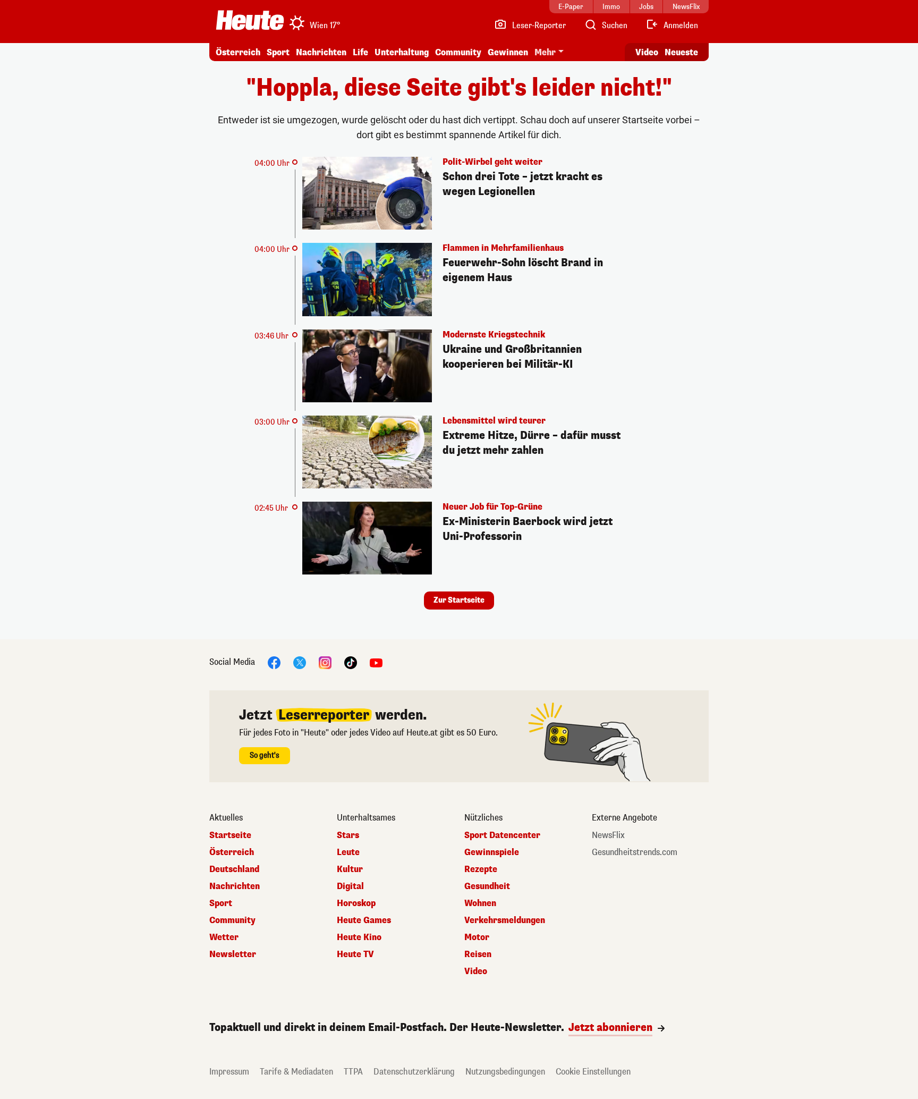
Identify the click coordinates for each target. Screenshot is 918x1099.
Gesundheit (487, 886)
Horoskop (356, 903)
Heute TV (355, 954)
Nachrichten (234, 886)
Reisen (477, 954)
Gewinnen (508, 52)
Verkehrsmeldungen (504, 920)
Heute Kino (359, 937)
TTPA (353, 1071)
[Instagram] (325, 662)
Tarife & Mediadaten (296, 1071)
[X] (299, 662)
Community (458, 52)
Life (360, 52)
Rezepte (480, 869)
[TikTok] (350, 662)
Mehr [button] (545, 52)
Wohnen (480, 903)
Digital (350, 886)
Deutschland (234, 869)
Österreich (238, 52)
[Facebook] (274, 662)
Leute (348, 852)
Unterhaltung (402, 52)
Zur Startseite (459, 600)
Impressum (229, 1071)
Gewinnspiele (491, 852)
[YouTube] (376, 662)
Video (646, 52)
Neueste (681, 52)
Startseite (230, 835)
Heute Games (364, 920)
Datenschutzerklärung (414, 1071)
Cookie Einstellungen (593, 1071)
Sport (278, 52)
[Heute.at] (250, 20)
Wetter (224, 937)
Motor (476, 937)
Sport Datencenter (502, 835)
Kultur (350, 869)
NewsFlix (608, 835)
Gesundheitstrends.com (634, 852)
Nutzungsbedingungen (505, 1071)
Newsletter (232, 954)
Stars (348, 835)
